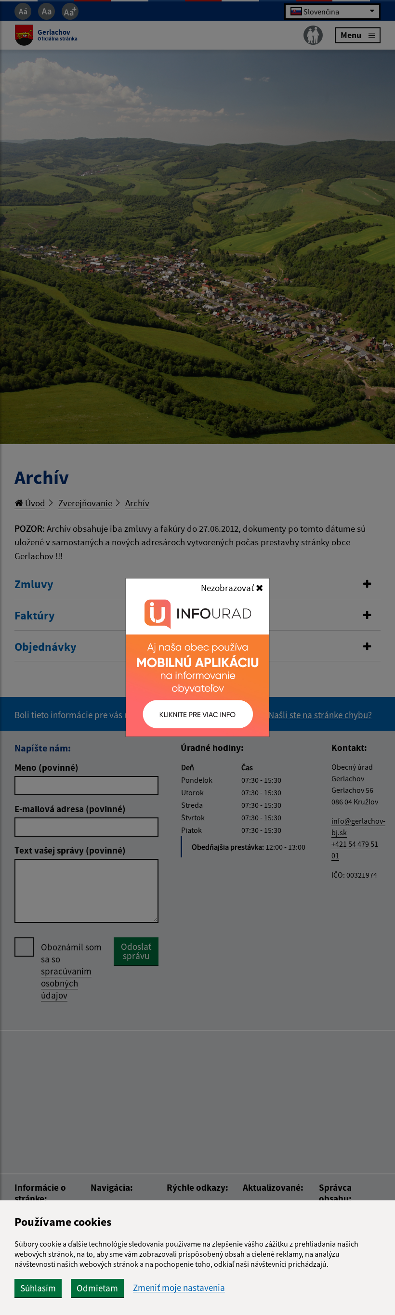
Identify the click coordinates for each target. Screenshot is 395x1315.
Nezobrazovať (228, 587)
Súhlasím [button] (38, 1288)
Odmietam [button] (97, 1288)
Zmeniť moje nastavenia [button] (179, 1287)
